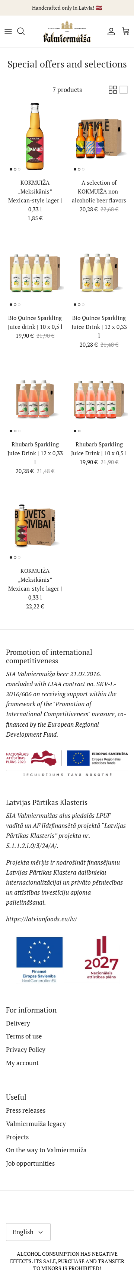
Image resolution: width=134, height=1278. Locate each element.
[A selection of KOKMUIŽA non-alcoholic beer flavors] (99, 138)
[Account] (109, 31)
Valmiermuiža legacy (36, 1123)
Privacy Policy (25, 1049)
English (23, 1232)
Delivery (18, 1023)
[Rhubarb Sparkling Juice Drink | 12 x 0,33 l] (35, 400)
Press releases (25, 1110)
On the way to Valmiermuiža (46, 1150)
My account (22, 1063)
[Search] (24, 31)
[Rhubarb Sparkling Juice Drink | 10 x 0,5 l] (99, 400)
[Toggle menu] (8, 31)
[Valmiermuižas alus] (67, 31)
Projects (17, 1137)
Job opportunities (30, 1163)
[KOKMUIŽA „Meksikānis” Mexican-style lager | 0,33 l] (35, 138)
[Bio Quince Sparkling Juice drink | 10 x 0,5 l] (35, 273)
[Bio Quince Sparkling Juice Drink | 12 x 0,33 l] (99, 273)
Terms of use (24, 1036)
